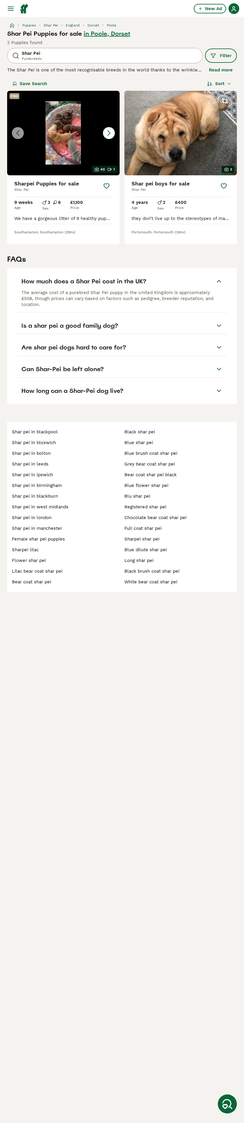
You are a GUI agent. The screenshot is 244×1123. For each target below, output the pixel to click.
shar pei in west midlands (40, 507)
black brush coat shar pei (151, 571)
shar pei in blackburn (35, 496)
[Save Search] (227, 1103)
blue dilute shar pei (145, 549)
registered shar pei (145, 507)
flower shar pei (29, 560)
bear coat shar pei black (150, 474)
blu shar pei (137, 496)
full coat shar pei (143, 528)
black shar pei (139, 432)
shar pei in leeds (30, 464)
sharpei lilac (25, 549)
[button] (63, 133)
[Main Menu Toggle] (11, 9)
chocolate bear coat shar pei (155, 517)
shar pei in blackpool (35, 432)
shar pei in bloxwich (34, 442)
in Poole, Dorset (107, 33)
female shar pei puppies (38, 539)
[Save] (106, 186)
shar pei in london (31, 517)
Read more (221, 70)
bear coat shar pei (31, 582)
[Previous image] (18, 133)
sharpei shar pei (141, 539)
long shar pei (139, 560)
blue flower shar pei (146, 485)
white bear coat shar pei (150, 582)
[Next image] (109, 133)
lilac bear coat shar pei (37, 571)
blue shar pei (138, 442)
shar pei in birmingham (37, 485)
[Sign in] (234, 8)
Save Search (33, 83)
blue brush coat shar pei (150, 453)
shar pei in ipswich (32, 474)
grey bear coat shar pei (149, 464)
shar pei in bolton (31, 453)
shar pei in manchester (37, 528)
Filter (226, 55)
